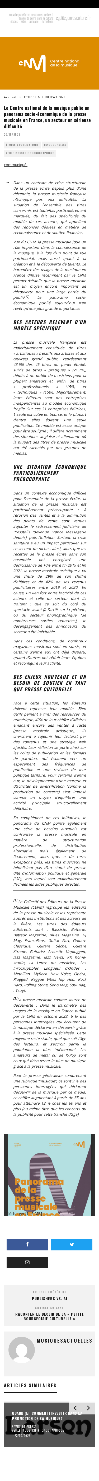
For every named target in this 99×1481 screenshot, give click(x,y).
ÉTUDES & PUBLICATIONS (22, 145)
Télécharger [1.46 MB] (23, 1213)
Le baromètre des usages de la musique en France (49, 269)
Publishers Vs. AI (49, 1298)
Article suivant (49, 1308)
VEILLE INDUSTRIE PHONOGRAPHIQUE (30, 153)
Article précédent (50, 1292)
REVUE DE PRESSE (55, 145)
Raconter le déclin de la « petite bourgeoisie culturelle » (49, 1316)
